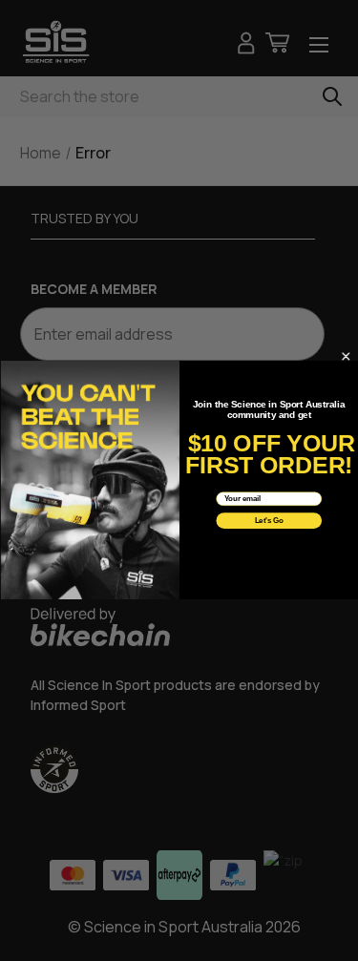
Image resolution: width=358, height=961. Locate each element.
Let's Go (268, 521)
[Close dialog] (345, 357)
